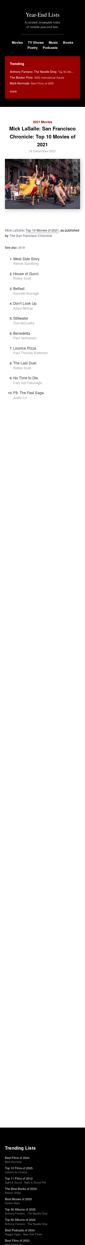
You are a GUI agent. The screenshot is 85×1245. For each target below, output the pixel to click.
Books (68, 42)
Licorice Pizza (24, 348)
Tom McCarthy (23, 323)
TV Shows (36, 42)
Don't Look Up (25, 303)
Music (53, 42)
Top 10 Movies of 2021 (42, 230)
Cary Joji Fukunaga (27, 382)
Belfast (19, 288)
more (13, 91)
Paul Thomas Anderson (30, 352)
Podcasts (50, 47)
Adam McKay (23, 308)
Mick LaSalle (14, 230)
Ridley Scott (22, 278)
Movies (17, 42)
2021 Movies (42, 121)
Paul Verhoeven (25, 338)
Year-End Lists (43, 14)
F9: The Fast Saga (28, 392)
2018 (21, 247)
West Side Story (26, 258)
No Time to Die (25, 377)
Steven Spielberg (26, 263)
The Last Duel (24, 362)
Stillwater (20, 318)
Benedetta (21, 333)
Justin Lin (20, 397)
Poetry (32, 47)
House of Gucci (26, 273)
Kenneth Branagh (26, 293)
